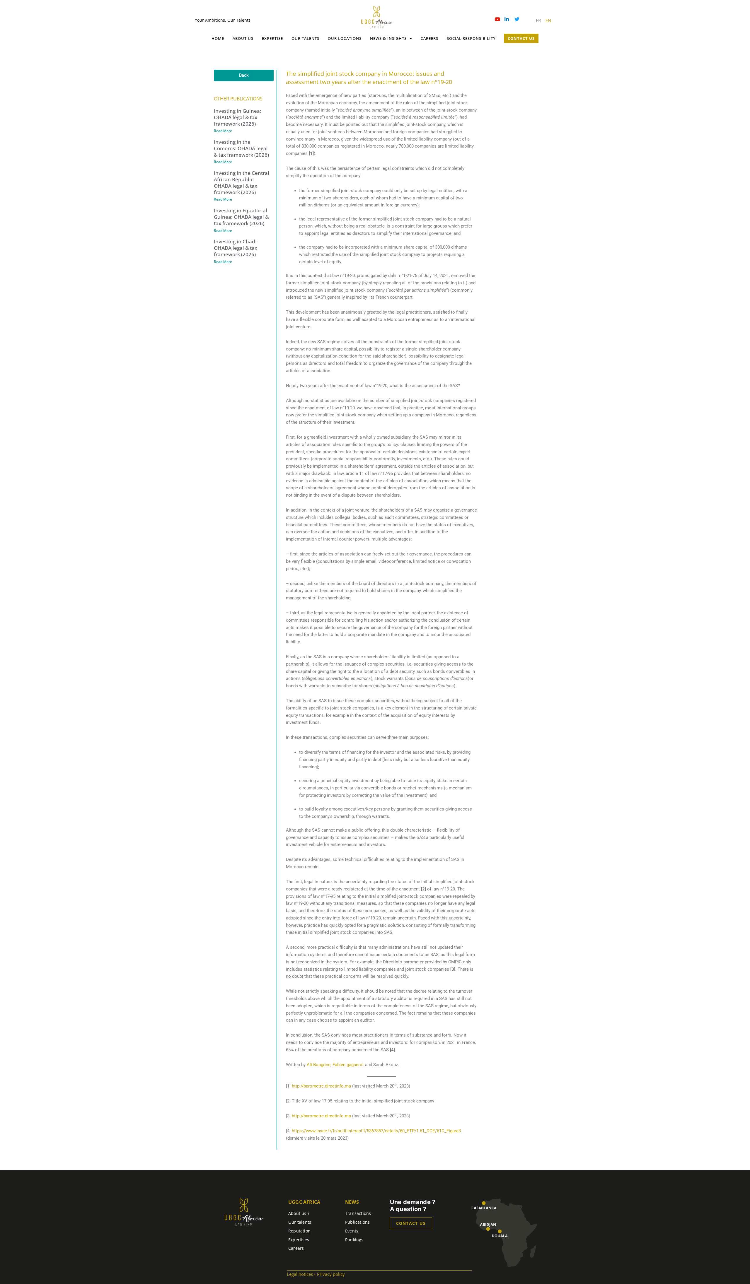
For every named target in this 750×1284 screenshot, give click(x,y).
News (352, 1202)
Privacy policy (331, 1274)
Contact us (411, 1223)
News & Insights (388, 38)
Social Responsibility (471, 38)
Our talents (305, 38)
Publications (357, 1222)
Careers (429, 38)
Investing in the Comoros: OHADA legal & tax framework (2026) (241, 148)
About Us (243, 38)
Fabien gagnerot (348, 1064)
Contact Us (521, 38)
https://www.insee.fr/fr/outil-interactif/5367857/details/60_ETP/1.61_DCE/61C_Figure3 (376, 1130)
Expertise (272, 38)
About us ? (298, 1213)
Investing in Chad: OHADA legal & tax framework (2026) (235, 248)
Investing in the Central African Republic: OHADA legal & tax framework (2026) (241, 183)
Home (218, 38)
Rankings (354, 1239)
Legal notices (300, 1274)
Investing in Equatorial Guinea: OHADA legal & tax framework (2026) (241, 217)
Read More (223, 130)
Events (351, 1231)
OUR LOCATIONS (345, 38)
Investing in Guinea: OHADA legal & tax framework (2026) (237, 117)
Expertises (298, 1239)
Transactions (358, 1213)
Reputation (299, 1231)
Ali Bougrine (318, 1064)
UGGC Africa (304, 1202)
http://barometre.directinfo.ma (321, 1086)
